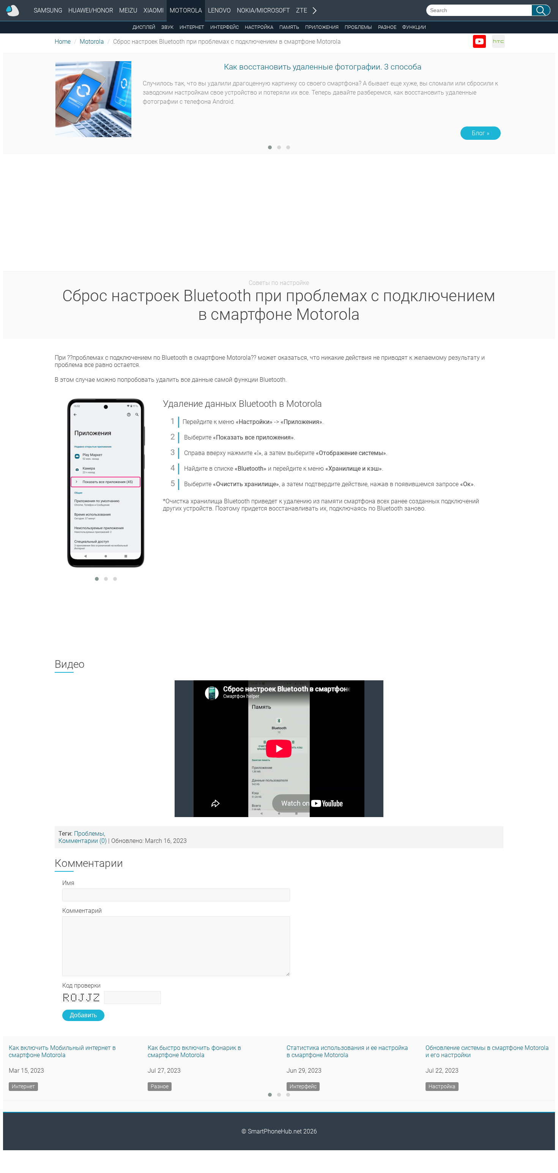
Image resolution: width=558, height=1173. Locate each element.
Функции (414, 27)
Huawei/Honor (90, 10)
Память (289, 27)
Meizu (128, 10)
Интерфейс (224, 27)
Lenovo (219, 10)
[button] (269, 147)
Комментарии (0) (82, 840)
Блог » (480, 133)
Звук (167, 27)
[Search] (540, 10)
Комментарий (82, 910)
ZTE (301, 10)
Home (63, 41)
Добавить (83, 1015)
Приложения (322, 27)
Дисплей (143, 27)
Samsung (48, 10)
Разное (387, 27)
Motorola (186, 10)
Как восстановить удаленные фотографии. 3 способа (322, 66)
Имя (68, 883)
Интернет (192, 27)
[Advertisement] (276, 214)
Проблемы (358, 27)
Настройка (259, 27)
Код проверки (81, 985)
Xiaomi (153, 10)
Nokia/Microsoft (263, 10)
